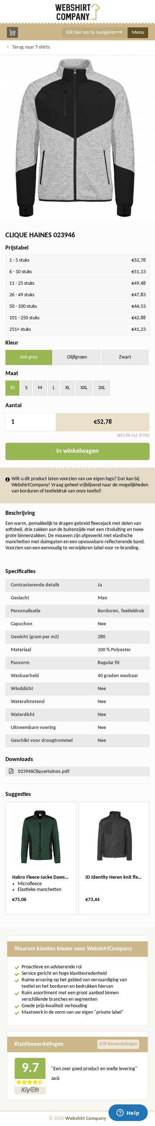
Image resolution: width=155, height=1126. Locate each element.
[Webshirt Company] (77, 12)
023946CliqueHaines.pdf (43, 771)
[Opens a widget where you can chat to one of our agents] (128, 1113)
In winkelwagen (77, 451)
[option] (41, 858)
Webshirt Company (85, 1118)
